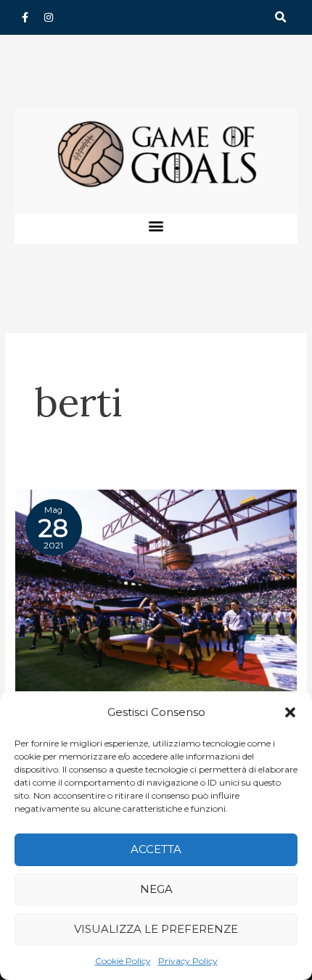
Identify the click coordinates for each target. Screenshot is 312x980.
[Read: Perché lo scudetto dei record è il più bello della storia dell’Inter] (156, 596)
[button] (290, 712)
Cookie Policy (123, 960)
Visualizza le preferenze (156, 929)
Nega (156, 889)
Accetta (156, 849)
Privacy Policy (188, 960)
